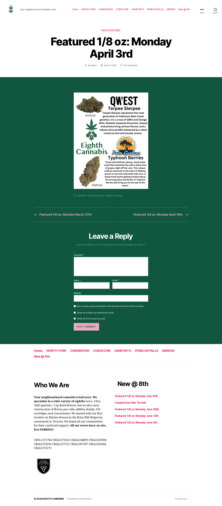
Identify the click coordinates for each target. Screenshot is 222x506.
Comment (79, 255)
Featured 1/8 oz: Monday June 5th (136, 422)
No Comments (130, 65)
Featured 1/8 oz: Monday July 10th (136, 396)
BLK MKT (81, 195)
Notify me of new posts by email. (91, 318)
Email (115, 280)
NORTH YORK (88, 9)
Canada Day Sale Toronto (130, 402)
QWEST (109, 195)
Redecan (118, 195)
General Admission (96, 195)
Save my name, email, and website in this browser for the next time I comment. (110, 306)
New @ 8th (184, 9)
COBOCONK (122, 9)
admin (94, 65)
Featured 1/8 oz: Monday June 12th (137, 415)
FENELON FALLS (155, 9)
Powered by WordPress (79, 498)
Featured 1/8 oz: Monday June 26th (137, 409)
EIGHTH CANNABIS (53, 498)
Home (75, 9)
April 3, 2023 (110, 65)
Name (77, 280)
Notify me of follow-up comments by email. (95, 312)
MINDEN (171, 9)
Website (77, 293)
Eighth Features (111, 30)
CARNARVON (106, 9)
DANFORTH (138, 9)
